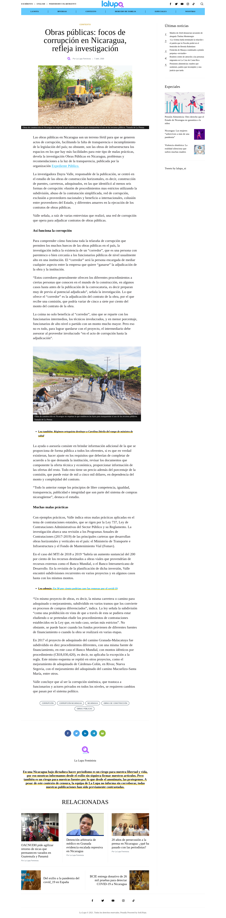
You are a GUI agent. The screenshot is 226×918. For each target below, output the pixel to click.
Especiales (161, 11)
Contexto (91, 11)
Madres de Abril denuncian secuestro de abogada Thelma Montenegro (186, 34)
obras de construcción (115, 703)
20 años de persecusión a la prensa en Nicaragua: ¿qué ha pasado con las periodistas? (130, 843)
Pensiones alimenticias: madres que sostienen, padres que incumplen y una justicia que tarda (185, 67)
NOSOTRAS (190, 11)
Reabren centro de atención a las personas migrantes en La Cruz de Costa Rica (187, 58)
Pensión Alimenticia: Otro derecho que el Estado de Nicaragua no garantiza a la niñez (184, 120)
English (41, 4)
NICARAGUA (92, 703)
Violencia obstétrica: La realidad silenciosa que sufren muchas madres (176, 148)
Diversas (62, 11)
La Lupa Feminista (83, 59)
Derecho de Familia (125, 11)
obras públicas (84, 709)
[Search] (202, 4)
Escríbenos (27, 4)
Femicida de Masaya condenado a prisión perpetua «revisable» (187, 51)
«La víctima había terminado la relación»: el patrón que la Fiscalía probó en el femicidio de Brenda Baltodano (187, 43)
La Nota (35, 11)
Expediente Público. (65, 166)
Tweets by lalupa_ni (175, 168)
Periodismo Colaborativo (62, 4)
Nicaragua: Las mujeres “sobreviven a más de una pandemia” (177, 133)
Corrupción (47, 703)
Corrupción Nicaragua (70, 703)
